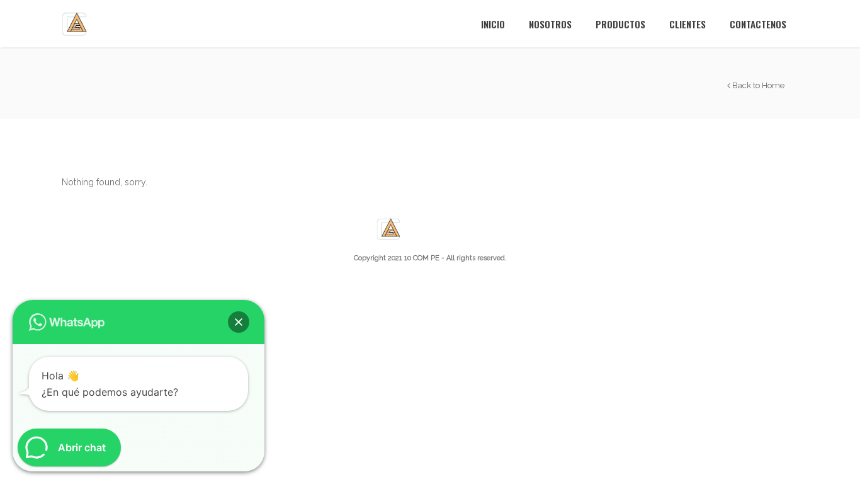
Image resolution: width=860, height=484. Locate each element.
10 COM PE (421, 258)
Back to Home (757, 85)
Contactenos (758, 24)
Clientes (687, 24)
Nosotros (550, 24)
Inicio (493, 24)
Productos (620, 24)
